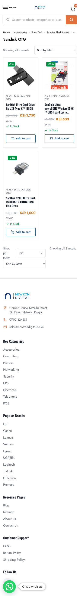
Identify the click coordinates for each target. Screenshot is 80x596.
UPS (6, 383)
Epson (7, 451)
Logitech (9, 464)
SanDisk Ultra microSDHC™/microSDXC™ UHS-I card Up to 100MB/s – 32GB (59, 108)
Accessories (20, 32)
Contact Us (10, 525)
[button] (73, 8)
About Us (9, 518)
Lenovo (8, 437)
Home (6, 32)
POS (6, 403)
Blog (6, 505)
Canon (7, 430)
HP (5, 424)
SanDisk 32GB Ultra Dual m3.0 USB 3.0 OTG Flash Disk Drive (20, 202)
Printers (8, 363)
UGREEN (9, 457)
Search (71, 19)
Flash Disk (37, 32)
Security (8, 376)
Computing (11, 356)
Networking (11, 369)
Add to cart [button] (23, 138)
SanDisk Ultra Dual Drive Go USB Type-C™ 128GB (20, 106)
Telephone (10, 396)
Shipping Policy (14, 559)
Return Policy (12, 552)
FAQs (7, 546)
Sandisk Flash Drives (58, 32)
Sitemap (8, 512)
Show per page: (6, 253)
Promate (8, 484)
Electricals (9, 390)
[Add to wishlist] (29, 63)
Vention (8, 444)
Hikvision (9, 478)
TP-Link (8, 471)
